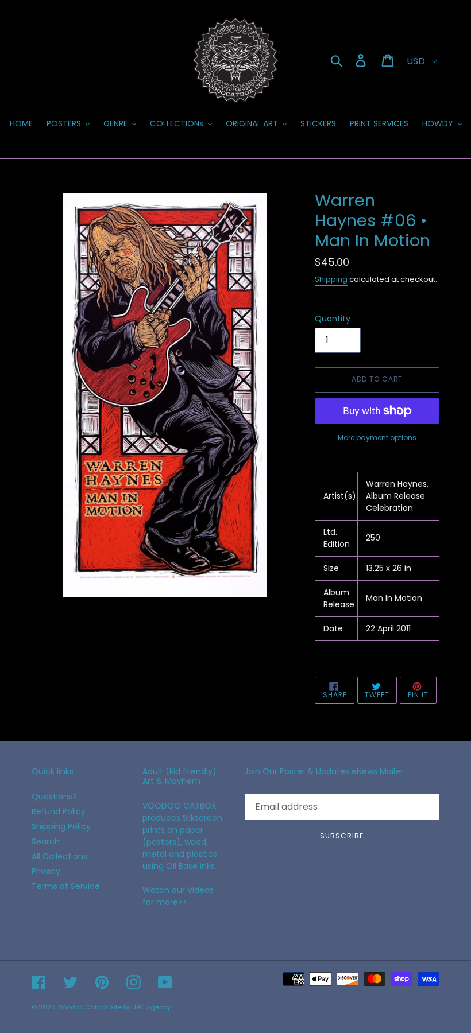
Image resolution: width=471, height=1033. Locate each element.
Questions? (54, 796)
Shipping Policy (61, 826)
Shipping (331, 279)
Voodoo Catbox (83, 1007)
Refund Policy (59, 811)
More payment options (377, 437)
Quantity (332, 318)
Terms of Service (66, 886)
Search (46, 841)
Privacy (46, 871)
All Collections (59, 856)
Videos (200, 890)
